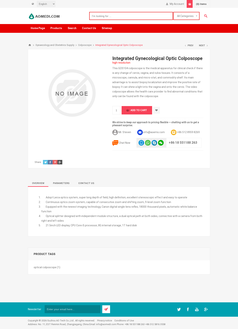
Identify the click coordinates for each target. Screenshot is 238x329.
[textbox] (131, 16)
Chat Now (124, 142)
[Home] (30, 45)
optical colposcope (45, 267)
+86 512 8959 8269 (188, 132)
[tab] (38, 183)
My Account (177, 3)
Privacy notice (104, 320)
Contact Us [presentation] (86, 183)
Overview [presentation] (38, 183)
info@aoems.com (154, 132)
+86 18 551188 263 (183, 142)
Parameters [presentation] (61, 183)
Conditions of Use (124, 320)
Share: (38, 162)
